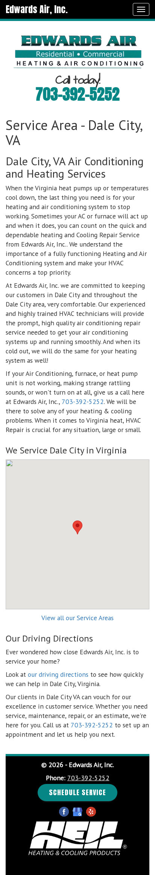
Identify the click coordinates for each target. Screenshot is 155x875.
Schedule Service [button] (77, 792)
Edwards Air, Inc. (37, 9)
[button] (77, 527)
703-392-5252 (78, 94)
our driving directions (58, 674)
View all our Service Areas (77, 617)
